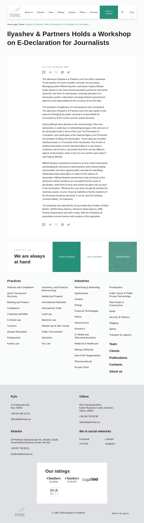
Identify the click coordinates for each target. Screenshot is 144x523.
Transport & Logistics (120, 335)
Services (40, 12)
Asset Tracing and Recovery (16, 295)
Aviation (79, 299)
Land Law (47, 314)
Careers (72, 12)
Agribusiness (81, 293)
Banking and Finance (18, 302)
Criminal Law (14, 320)
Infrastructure (82, 322)
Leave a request (108, 12)
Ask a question (94, 257)
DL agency (124, 513)
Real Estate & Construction (116, 304)
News (21, 24)
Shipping (113, 323)
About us (29, 12)
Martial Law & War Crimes (55, 326)
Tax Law (46, 343)
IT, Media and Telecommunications (85, 336)
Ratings (61, 12)
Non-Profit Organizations (88, 355)
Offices (83, 12)
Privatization (115, 287)
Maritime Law (49, 320)
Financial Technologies (86, 311)
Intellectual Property (52, 296)
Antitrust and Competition (20, 287)
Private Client (82, 367)
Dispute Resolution (17, 331)
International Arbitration (54, 302)
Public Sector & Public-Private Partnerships (121, 295)
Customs (12, 326)
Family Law (13, 343)
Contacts (94, 12)
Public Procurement (52, 331)
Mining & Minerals (84, 349)
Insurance (80, 328)
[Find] (122, 12)
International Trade (51, 308)
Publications (118, 358)
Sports (112, 329)
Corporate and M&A (17, 314)
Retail (112, 311)
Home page (12, 24)
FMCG (78, 317)
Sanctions (47, 337)
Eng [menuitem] (132, 12)
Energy (78, 305)
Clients (114, 351)
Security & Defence (119, 317)
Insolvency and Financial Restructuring (55, 289)
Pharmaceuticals (83, 361)
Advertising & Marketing (87, 287)
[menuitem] (132, 12)
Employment (13, 337)
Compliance (13, 308)
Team (51, 12)
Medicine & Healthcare (86, 343)
